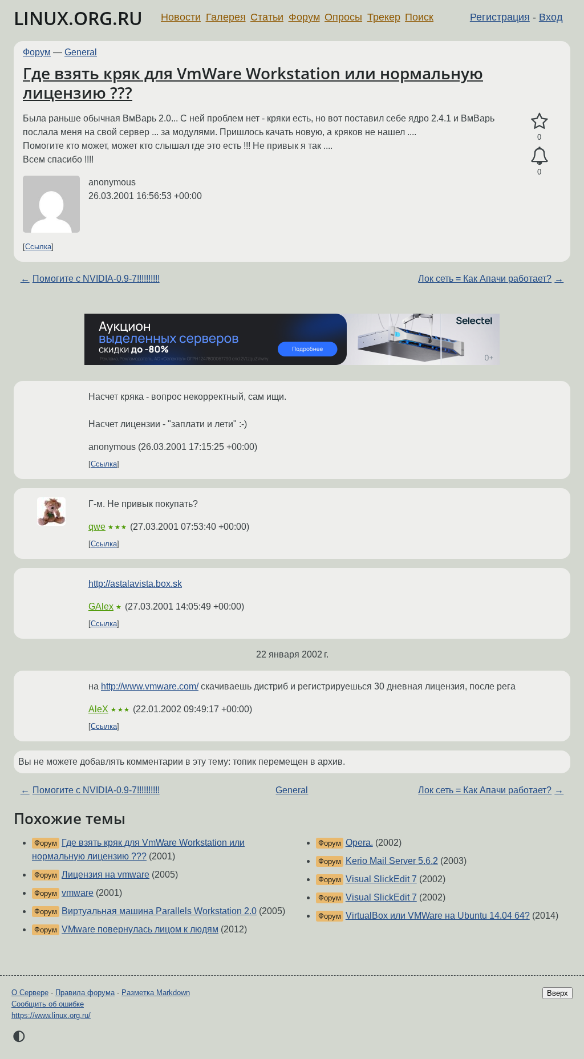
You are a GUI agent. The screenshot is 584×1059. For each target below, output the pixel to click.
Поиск (419, 17)
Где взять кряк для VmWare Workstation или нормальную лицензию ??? (253, 82)
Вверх (557, 993)
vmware (78, 893)
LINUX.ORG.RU (78, 18)
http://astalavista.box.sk (135, 584)
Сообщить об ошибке (47, 1004)
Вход (551, 17)
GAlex (100, 606)
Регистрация (500, 17)
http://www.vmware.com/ (149, 686)
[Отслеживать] (539, 156)
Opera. (359, 842)
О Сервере (29, 992)
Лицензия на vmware (105, 874)
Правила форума (85, 992)
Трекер (383, 17)
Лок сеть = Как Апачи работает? (484, 278)
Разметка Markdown (155, 992)
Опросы (343, 17)
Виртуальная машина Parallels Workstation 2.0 (159, 911)
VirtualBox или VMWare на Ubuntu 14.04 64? (438, 915)
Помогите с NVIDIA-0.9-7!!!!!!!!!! (96, 278)
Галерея (226, 17)
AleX (98, 709)
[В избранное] (539, 121)
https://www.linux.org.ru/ (51, 1015)
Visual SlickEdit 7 (381, 879)
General (80, 52)
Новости (181, 17)
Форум (304, 17)
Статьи (266, 17)
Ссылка (38, 246)
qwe (97, 526)
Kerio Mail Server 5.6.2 (392, 861)
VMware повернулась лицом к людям (140, 929)
